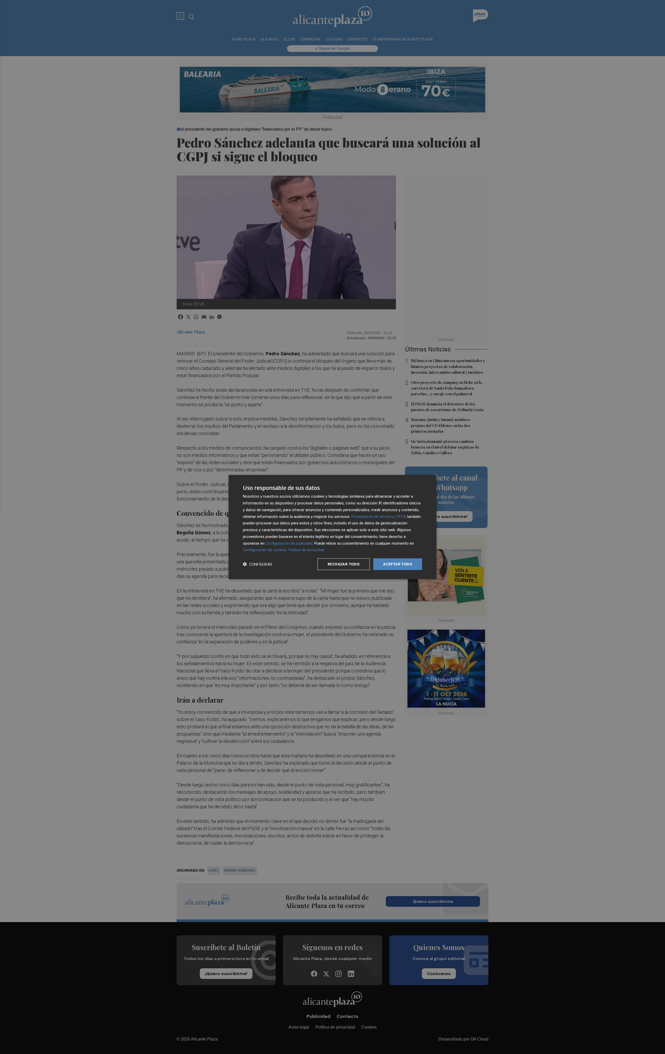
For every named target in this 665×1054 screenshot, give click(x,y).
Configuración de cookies (265, 550)
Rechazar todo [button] (344, 564)
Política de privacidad (306, 550)
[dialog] (332, 527)
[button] (257, 564)
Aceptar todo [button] (397, 564)
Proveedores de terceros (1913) (378, 516)
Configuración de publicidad (288, 543)
